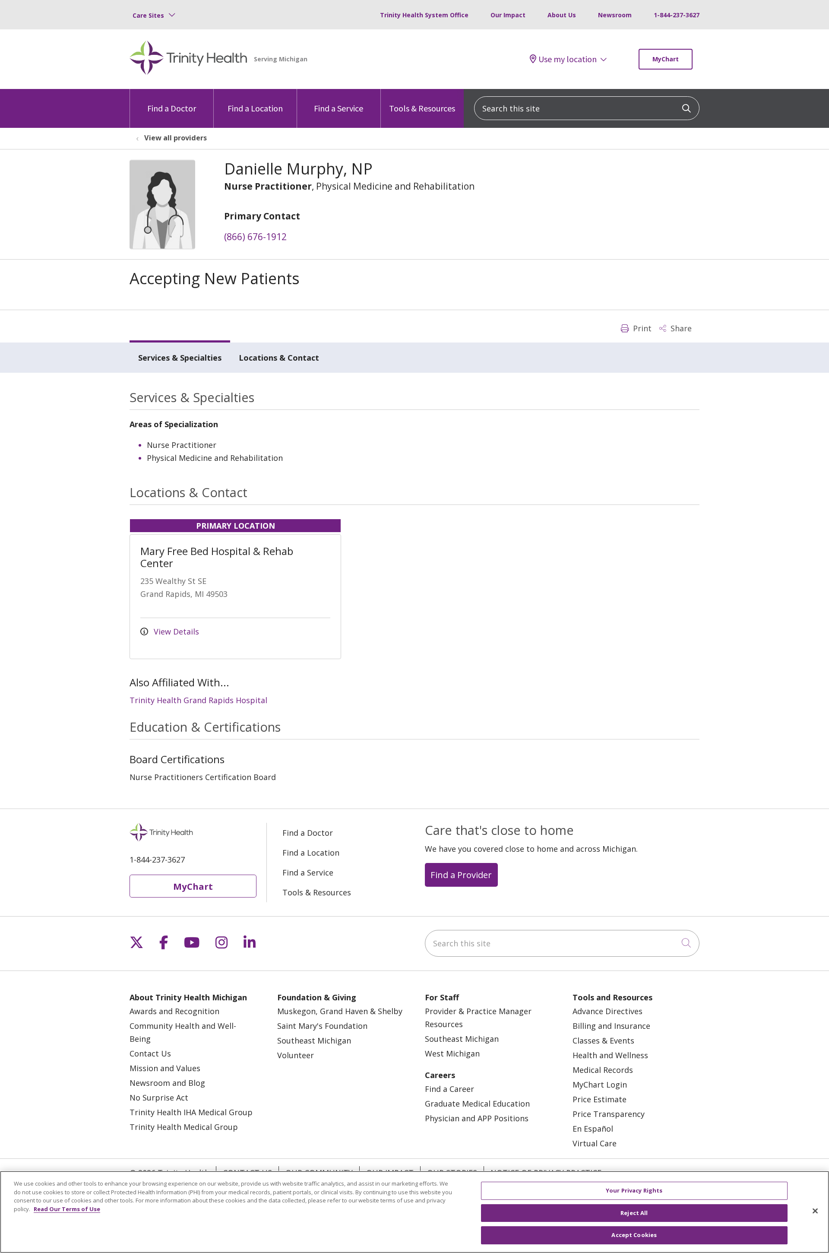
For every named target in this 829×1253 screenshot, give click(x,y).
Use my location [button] (567, 59)
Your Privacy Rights (634, 1190)
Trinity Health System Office (424, 15)
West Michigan (452, 1053)
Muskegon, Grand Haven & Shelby (339, 1011)
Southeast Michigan (314, 1040)
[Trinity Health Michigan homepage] (188, 59)
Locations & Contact (279, 357)
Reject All (634, 1213)
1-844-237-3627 (676, 15)
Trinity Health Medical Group (184, 1127)
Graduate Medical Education (477, 1103)
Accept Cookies (634, 1235)
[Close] (815, 1211)
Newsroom (615, 15)
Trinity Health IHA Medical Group (191, 1112)
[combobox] (586, 108)
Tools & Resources (422, 108)
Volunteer (295, 1055)
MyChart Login (600, 1084)
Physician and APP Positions (476, 1118)
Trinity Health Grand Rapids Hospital (198, 700)
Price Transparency (609, 1114)
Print (641, 328)
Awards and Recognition (174, 1011)
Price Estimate (599, 1099)
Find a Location (255, 108)
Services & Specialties (179, 357)
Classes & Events (603, 1040)
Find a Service (338, 108)
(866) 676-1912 (255, 237)
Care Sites (148, 15)
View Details (175, 631)
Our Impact (507, 15)
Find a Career (449, 1089)
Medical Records (603, 1070)
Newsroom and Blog (167, 1083)
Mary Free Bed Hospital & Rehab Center (216, 557)
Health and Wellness (610, 1055)
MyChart (665, 59)
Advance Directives (607, 1011)
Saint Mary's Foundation (322, 1026)
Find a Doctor (171, 108)
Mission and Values (165, 1068)
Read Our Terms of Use (67, 1209)
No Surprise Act (159, 1097)
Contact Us (150, 1053)
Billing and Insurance (611, 1026)
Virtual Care (595, 1143)
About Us (561, 15)
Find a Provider (461, 875)
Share (680, 328)
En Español (593, 1128)
